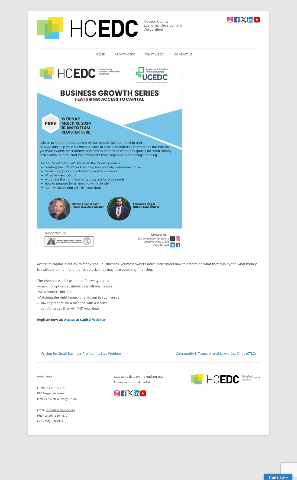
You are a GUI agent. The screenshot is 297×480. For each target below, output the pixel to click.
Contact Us (183, 54)
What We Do (154, 54)
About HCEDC (125, 54)
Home (100, 54)
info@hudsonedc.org (60, 410)
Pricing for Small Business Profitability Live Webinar (79, 353)
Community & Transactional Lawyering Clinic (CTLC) (218, 353)
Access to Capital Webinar (85, 319)
